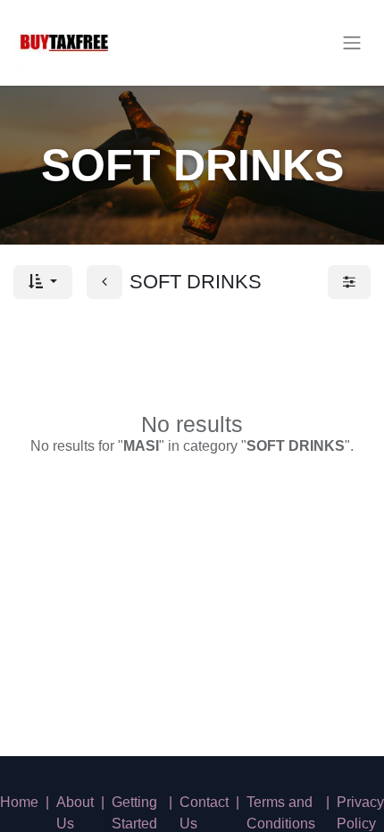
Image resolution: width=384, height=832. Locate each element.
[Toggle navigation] (352, 43)
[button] (42, 282)
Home (19, 802)
